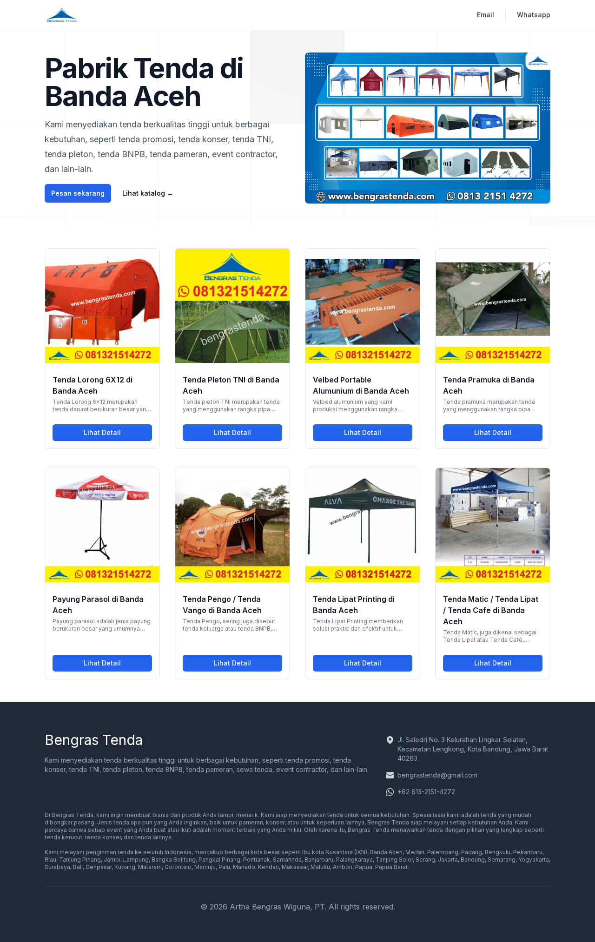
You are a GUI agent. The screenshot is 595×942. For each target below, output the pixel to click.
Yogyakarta (533, 859)
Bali (78, 866)
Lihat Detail (118, 434)
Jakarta (448, 859)
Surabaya (57, 866)
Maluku (320, 866)
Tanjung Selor (394, 859)
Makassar (295, 866)
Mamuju (205, 866)
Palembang (442, 852)
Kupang (124, 866)
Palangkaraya (354, 859)
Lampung (136, 859)
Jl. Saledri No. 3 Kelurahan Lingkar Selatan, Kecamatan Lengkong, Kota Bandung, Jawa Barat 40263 (472, 749)
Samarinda (287, 859)
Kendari (268, 866)
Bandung (473, 859)
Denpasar (99, 866)
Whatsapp (533, 15)
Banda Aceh (386, 852)
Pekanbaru (527, 852)
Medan (414, 852)
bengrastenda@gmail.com (437, 775)
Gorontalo (178, 866)
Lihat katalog (147, 193)
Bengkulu (497, 852)
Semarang (502, 859)
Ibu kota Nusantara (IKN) (334, 852)
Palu (224, 866)
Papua (363, 866)
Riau (50, 859)
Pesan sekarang (78, 193)
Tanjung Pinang (80, 859)
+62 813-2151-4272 (426, 792)
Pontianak (256, 859)
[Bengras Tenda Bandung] (62, 14)
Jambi (112, 859)
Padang (471, 852)
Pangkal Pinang (219, 859)
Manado (244, 866)
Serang (425, 859)
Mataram (150, 866)
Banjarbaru (318, 859)
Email (485, 15)
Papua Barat (391, 866)
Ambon (342, 866)
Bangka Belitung (174, 859)
